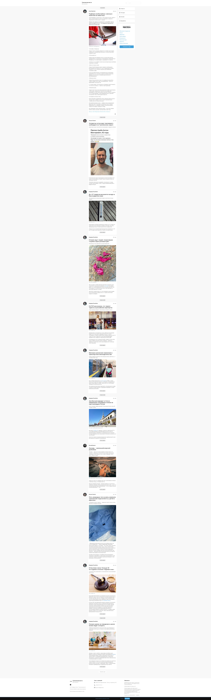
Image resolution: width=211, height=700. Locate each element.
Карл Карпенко (92, 11)
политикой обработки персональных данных (102, 698)
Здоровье (97, 111)
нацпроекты (122, 38)
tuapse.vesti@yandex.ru (100, 687)
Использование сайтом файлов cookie (77, 691)
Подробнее (122, 698)
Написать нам (126, 46)
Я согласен (127, 698)
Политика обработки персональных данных (78, 689)
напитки (102, 111)
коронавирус (123, 36)
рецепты (122, 41)
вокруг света (92, 111)
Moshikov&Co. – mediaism (134, 695)
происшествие (123, 39)
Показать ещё (102, 671)
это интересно (107, 111)
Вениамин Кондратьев (125, 31)
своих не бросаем (124, 43)
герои (121, 32)
